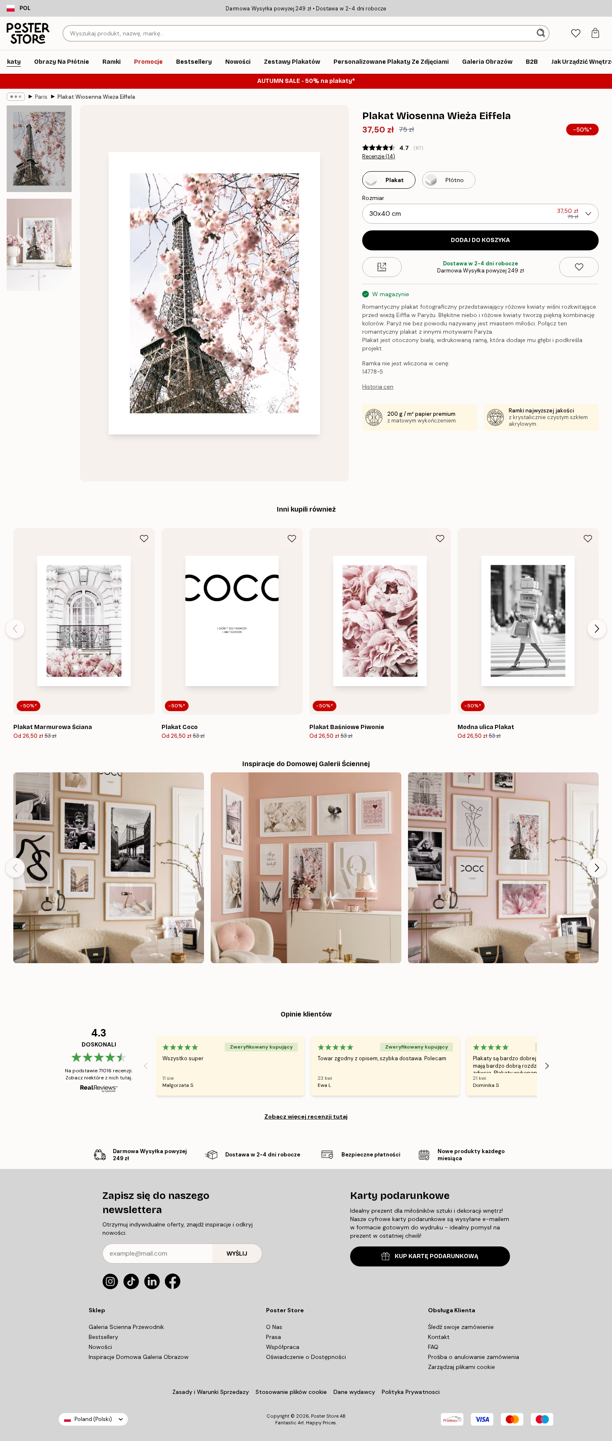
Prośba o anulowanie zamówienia (473, 1357)
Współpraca (282, 1347)
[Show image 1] (39, 148)
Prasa (273, 1337)
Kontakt (439, 1337)
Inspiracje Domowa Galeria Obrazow (139, 1357)
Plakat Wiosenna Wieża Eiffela (96, 96)
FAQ (433, 1347)
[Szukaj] (542, 33)
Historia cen (377, 386)
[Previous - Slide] (15, 629)
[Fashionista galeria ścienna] (108, 867)
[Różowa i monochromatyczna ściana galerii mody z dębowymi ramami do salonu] (503, 867)
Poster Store (324, 1416)
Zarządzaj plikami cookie (461, 1367)
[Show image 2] (39, 245)
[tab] (575, 33)
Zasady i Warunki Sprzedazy (210, 1392)
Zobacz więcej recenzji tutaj (306, 1116)
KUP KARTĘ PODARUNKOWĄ (436, 1256)
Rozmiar (373, 198)
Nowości (100, 1347)
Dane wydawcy (354, 1392)
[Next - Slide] (597, 629)
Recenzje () (378, 156)
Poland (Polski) (93, 1419)
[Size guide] (382, 267)
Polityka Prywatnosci (411, 1392)
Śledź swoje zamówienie (461, 1327)
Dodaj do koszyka (480, 240)
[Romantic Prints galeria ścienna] (306, 867)
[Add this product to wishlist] (579, 267)
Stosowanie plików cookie (291, 1392)
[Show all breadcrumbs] (16, 96)
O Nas (274, 1327)
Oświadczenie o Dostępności (306, 1357)
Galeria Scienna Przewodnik (126, 1327)
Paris (41, 96)
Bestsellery (103, 1337)
